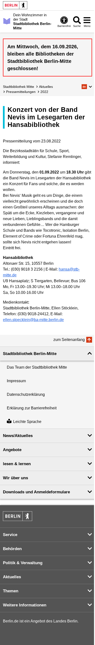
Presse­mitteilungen (21, 92)
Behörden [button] (12, 548)
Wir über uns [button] (15, 478)
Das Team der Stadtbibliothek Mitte (37, 367)
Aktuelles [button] (12, 577)
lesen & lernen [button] (17, 464)
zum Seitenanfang (69, 340)
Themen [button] (10, 591)
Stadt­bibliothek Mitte (18, 87)
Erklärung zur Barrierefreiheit (32, 408)
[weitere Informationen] (6, 21)
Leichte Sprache (27, 422)
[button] (87, 86)
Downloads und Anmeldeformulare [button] (36, 492)
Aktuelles (46, 87)
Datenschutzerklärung (26, 394)
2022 (44, 92)
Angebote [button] (12, 449)
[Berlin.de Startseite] (15, 5)
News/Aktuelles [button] (18, 435)
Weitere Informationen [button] (24, 605)
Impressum (16, 381)
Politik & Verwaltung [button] (22, 563)
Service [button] (10, 534)
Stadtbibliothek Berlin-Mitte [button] (30, 353)
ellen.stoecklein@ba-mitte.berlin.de (33, 320)
